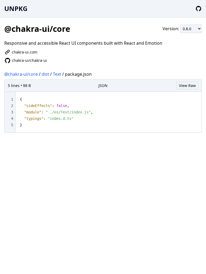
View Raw (187, 85)
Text (57, 74)
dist (45, 74)
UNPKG (15, 8)
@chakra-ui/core (21, 74)
